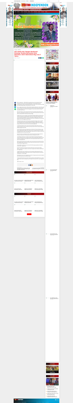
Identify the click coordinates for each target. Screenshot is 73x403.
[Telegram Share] (41, 58)
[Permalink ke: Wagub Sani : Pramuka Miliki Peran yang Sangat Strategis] (39, 185)
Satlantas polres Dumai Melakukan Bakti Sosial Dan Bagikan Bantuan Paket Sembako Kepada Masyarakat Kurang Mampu (23, 168)
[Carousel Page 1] (50, 372)
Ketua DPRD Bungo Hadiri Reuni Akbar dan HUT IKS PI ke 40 (54, 298)
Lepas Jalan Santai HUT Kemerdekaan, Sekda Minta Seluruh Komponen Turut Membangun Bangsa (18, 189)
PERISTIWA (15, 58)
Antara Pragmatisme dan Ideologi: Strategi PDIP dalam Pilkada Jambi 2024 (39, 180)
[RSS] (32, 165)
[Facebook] (29, 165)
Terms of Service (39, 402)
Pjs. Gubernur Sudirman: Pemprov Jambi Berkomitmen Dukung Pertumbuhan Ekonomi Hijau (19, 180)
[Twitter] (30, 165)
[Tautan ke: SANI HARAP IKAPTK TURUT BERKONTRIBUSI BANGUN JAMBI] (52, 381)
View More (29, 214)
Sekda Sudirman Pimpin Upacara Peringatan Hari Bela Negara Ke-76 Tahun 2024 (52, 391)
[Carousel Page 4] (53, 372)
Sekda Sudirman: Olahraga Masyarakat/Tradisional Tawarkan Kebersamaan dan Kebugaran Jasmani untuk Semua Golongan (52, 396)
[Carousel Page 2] (51, 372)
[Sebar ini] (38, 58)
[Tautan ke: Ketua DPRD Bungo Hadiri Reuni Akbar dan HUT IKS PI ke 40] (48, 329)
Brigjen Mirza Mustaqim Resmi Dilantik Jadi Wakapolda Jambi (52, 389)
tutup (12, 2)
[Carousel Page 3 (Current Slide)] (52, 372)
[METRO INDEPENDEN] (36, 6)
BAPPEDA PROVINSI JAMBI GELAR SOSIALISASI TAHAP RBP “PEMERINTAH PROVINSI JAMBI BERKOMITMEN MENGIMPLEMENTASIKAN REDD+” (28, 180)
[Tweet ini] (40, 58)
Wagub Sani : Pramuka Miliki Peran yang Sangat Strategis (39, 189)
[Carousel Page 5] (54, 372)
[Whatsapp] (43, 58)
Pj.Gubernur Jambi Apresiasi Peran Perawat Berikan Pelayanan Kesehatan (51, 103)
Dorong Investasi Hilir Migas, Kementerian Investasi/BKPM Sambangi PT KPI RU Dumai (38, 168)
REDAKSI (43, 402)
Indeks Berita (47, 402)
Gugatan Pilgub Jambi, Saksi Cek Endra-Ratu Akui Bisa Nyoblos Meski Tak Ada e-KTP (52, 369)
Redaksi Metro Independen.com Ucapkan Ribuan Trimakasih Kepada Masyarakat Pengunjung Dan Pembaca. (54, 106)
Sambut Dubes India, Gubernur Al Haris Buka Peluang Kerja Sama (52, 394)
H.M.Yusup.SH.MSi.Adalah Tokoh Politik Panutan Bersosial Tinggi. (53, 170)
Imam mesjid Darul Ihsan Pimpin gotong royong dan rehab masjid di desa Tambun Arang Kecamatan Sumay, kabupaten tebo (54, 234)
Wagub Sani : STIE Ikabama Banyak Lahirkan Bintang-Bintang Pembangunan (28, 189)
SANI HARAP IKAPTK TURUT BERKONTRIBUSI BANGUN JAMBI (51, 387)
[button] (58, 1)
